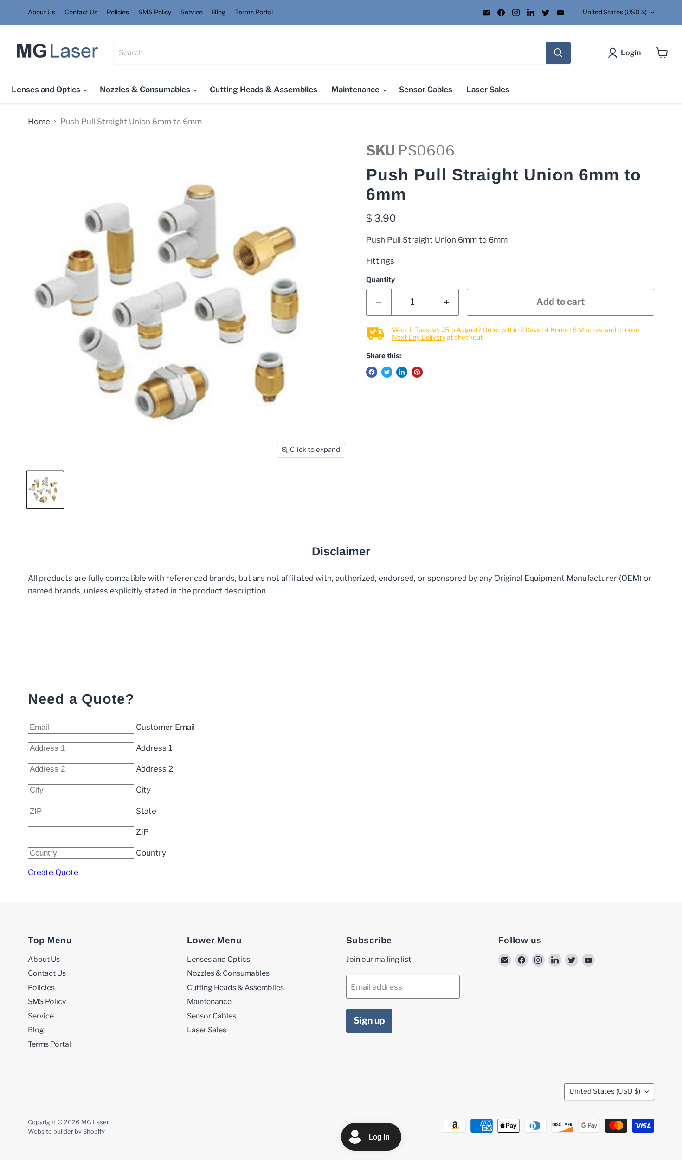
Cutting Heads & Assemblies (263, 89)
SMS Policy (154, 12)
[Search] (558, 53)
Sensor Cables (425, 89)
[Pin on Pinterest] (417, 372)
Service (191, 12)
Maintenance (356, 89)
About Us (41, 12)
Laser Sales (487, 89)
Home (39, 121)
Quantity (380, 280)
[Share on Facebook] (371, 372)
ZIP (142, 832)
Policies (118, 12)
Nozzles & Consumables (146, 89)
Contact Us (80, 12)
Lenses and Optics (47, 89)
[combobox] (330, 53)
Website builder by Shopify (66, 1131)
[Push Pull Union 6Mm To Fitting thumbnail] (45, 489)
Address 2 (154, 768)
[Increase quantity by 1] (446, 302)
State (146, 811)
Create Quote (53, 872)
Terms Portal (254, 12)
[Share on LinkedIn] (401, 372)
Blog (218, 12)
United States (615, 12)
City (143, 789)
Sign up (369, 1020)
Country (151, 852)
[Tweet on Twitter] (386, 372)
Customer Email (165, 727)
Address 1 (154, 748)
